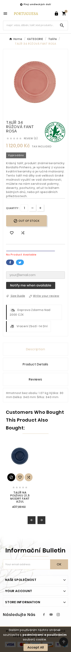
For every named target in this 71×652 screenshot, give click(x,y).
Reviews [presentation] (35, 379)
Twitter (20, 262)
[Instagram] (58, 615)
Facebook (10, 262)
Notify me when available (30, 285)
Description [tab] (35, 349)
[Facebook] (44, 615)
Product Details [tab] (35, 364)
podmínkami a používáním (44, 635)
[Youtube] (51, 615)
